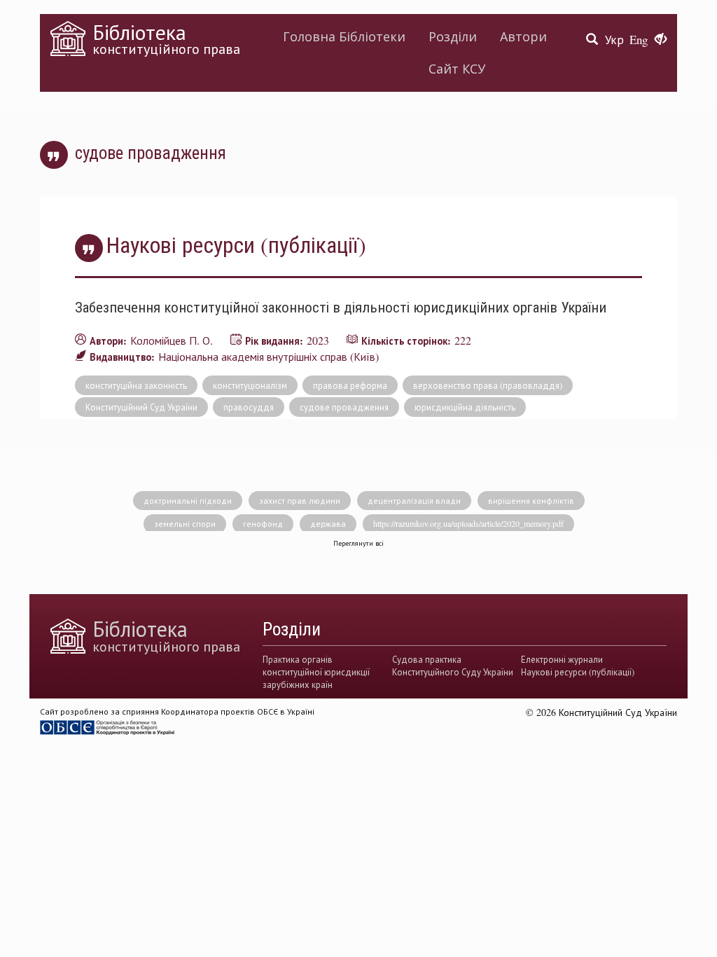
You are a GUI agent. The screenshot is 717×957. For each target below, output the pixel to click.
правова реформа (350, 385)
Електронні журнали (562, 659)
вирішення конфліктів (531, 500)
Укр (614, 40)
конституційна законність (136, 385)
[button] (661, 40)
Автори (523, 36)
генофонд (263, 523)
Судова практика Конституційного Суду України (452, 665)
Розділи (453, 36)
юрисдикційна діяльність (465, 407)
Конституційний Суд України (141, 407)
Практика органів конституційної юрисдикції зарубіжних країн (316, 672)
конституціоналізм (250, 385)
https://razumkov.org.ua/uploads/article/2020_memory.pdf (468, 523)
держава (328, 523)
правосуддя (248, 407)
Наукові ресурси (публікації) (577, 672)
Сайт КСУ (457, 68)
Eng (638, 40)
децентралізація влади (414, 500)
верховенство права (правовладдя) (487, 385)
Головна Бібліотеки (344, 36)
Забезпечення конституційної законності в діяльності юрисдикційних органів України (340, 307)
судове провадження (344, 407)
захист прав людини (299, 500)
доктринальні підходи (188, 500)
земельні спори (185, 523)
